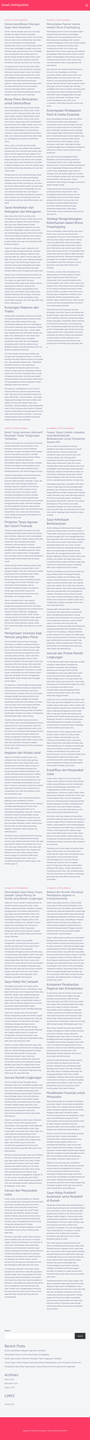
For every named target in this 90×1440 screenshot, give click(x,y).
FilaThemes (63, 1431)
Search (7, 1330)
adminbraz (24, 20)
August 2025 (10, 1387)
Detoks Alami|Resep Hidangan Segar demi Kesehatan (22, 25)
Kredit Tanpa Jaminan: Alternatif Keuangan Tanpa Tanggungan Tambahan (24, 435)
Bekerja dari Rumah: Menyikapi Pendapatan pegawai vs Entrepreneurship (65, 895)
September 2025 (11, 1383)
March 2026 (9, 1379)
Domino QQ (9, 1404)
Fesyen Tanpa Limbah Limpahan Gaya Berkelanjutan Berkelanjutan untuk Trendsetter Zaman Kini (66, 437)
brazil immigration (15, 4)
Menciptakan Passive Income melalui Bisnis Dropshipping (63, 25)
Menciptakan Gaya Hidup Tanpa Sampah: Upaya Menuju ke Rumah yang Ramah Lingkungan (24, 895)
